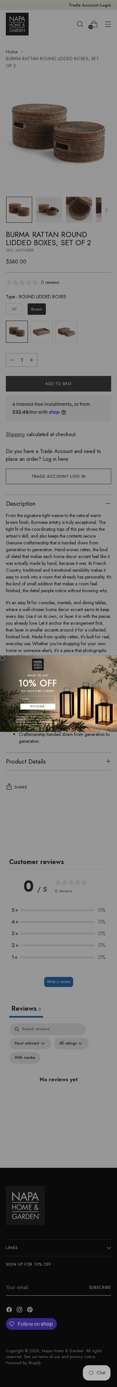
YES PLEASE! (38, 706)
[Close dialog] (2, 658)
